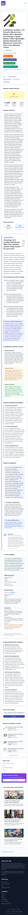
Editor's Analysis (7, 79)
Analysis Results (12, 76)
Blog (4, 769)
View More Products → (14, 755)
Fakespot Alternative (6, 903)
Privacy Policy (5, 899)
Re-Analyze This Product (11, 66)
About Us (4, 894)
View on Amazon (8, 56)
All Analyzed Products (8, 767)
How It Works (5, 882)
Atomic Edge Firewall (17, 911)
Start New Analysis (14, 780)
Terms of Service (5, 901)
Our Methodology (6, 883)
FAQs (4, 765)
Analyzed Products (6, 887)
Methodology (7, 82)
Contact (3, 898)
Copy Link (14, 716)
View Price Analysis (10, 63)
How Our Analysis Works (8, 763)
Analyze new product (8, 851)
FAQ (2, 885)
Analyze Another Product (10, 59)
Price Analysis (16, 79)
